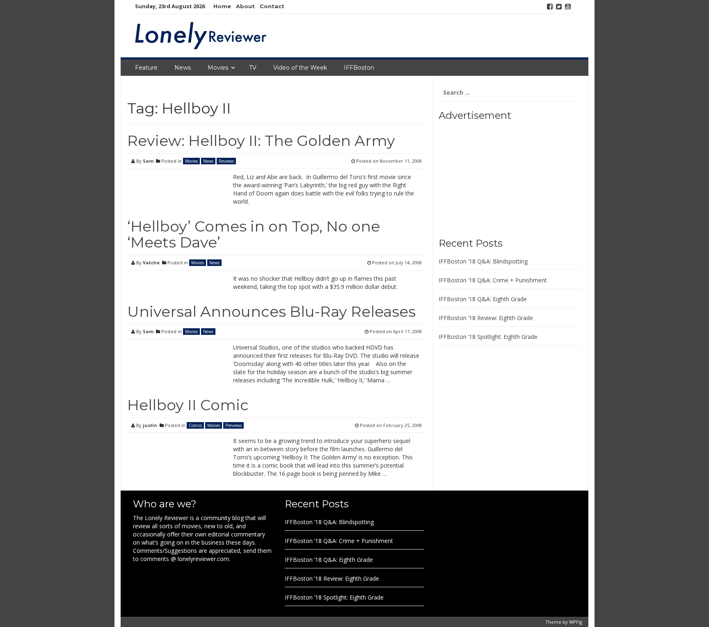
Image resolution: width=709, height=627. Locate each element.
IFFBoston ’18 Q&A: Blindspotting (483, 261)
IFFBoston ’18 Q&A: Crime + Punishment (493, 280)
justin (150, 425)
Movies (218, 67)
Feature (146, 67)
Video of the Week (300, 67)
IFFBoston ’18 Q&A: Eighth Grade (483, 299)
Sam (148, 161)
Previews (233, 425)
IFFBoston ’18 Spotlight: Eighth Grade (488, 337)
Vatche (151, 262)
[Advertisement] (490, 176)
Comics (195, 425)
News (182, 67)
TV (252, 67)
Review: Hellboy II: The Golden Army (261, 141)
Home (222, 6)
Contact (272, 6)
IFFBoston (359, 67)
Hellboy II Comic (188, 405)
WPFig (575, 622)
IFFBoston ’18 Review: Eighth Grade (486, 318)
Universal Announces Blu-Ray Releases (271, 311)
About (245, 6)
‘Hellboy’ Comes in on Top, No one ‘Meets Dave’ (253, 234)
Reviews (226, 161)
